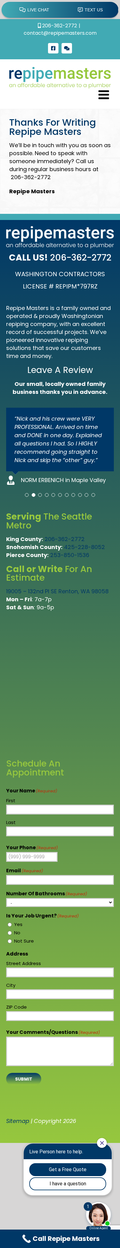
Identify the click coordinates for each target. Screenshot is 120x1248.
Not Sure (24, 941)
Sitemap (17, 1121)
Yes (18, 924)
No (17, 932)
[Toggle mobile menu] (104, 94)
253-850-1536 (69, 555)
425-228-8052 (84, 547)
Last (11, 822)
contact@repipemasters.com (60, 33)
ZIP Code (16, 1007)
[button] (27, 495)
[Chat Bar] (60, 9)
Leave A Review (60, 370)
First (10, 800)
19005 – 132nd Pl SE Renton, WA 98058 (57, 591)
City (10, 985)
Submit (23, 1079)
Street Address (23, 963)
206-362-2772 (65, 539)
